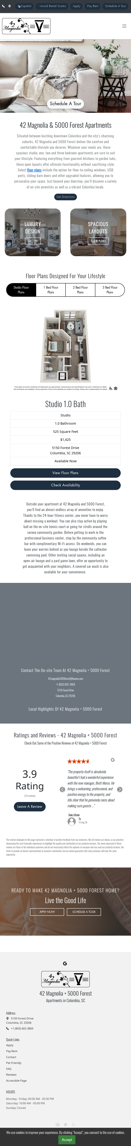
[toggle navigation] (124, 26)
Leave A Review (29, 806)
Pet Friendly (13, 1063)
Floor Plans (98, 241)
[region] (65, 621)
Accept (67, 1140)
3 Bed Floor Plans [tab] (110, 290)
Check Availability (65, 485)
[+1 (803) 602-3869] (3, 6)
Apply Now (47, 912)
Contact (11, 1057)
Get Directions (65, 197)
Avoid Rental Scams (52, 6)
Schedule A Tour (115, 6)
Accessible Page (16, 1080)
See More (73, 815)
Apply (76, 6)
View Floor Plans (65, 473)
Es (25, 6)
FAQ (8, 1069)
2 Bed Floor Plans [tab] (80, 290)
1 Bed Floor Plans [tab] (50, 290)
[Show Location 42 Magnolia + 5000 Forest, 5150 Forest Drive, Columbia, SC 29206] (9, 6)
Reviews (11, 1075)
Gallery (33, 241)
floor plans (34, 169)
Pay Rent (92, 6)
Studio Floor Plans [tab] (21, 290)
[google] (65, 964)
